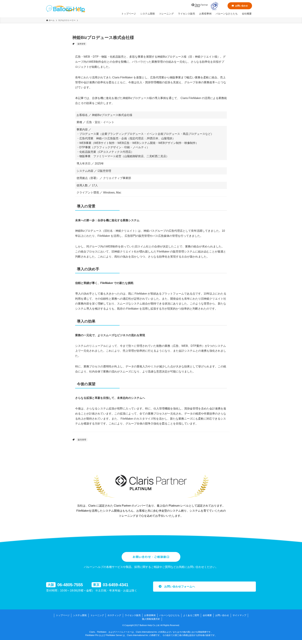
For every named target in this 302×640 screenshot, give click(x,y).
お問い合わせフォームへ (178, 586)
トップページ (63, 615)
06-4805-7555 (70, 584)
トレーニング (97, 615)
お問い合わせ (241, 6)
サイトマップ (239, 615)
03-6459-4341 (115, 584)
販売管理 (81, 44)
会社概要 (207, 615)
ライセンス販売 (133, 615)
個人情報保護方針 (151, 619)
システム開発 (80, 615)
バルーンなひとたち (169, 615)
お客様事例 (150, 615)
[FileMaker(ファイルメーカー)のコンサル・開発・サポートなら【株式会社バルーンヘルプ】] (65, 8)
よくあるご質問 (191, 615)
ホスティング (114, 615)
